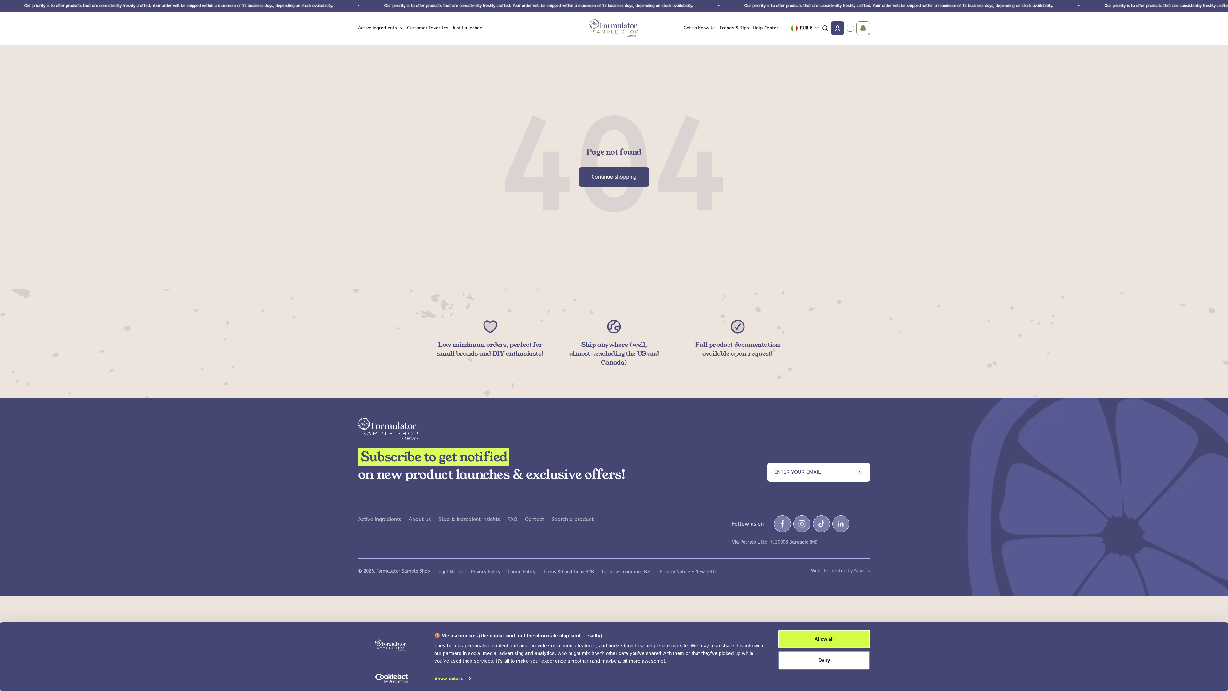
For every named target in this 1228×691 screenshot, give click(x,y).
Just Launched (467, 28)
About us (420, 519)
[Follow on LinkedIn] (841, 524)
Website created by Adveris (840, 571)
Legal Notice (450, 572)
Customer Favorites (427, 28)
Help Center (765, 28)
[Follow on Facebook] (782, 524)
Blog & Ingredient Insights (469, 519)
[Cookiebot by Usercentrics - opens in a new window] (392, 678)
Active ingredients (377, 28)
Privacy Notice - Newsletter (689, 572)
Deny (824, 660)
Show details (448, 678)
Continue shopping (614, 177)
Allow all (824, 639)
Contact (534, 519)
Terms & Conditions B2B (568, 572)
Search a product (573, 519)
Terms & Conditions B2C (627, 572)
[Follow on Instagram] (802, 524)
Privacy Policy (485, 572)
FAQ (512, 519)
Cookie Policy (521, 572)
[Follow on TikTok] (821, 524)
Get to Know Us (700, 28)
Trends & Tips (734, 28)
